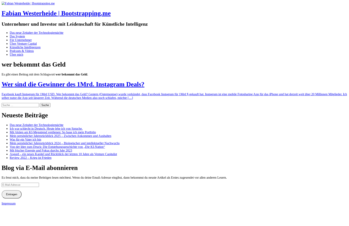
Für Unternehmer (21, 40)
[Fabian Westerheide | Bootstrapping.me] (28, 3)
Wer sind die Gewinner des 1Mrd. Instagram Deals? (73, 84)
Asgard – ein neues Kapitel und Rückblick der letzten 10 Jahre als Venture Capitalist (63, 154)
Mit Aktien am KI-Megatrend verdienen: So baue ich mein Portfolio (53, 132)
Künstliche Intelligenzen (25, 47)
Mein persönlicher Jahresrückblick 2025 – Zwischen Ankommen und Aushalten (60, 136)
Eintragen (11, 194)
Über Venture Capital (23, 43)
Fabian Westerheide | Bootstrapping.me (56, 13)
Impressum (9, 203)
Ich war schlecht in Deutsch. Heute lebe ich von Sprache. (46, 128)
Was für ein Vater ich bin (25, 139)
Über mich (16, 54)
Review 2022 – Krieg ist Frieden (31, 157)
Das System (17, 36)
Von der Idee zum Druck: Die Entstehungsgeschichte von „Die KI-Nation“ (57, 147)
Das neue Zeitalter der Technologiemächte (36, 32)
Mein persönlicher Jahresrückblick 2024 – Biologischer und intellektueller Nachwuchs (65, 143)
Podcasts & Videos (22, 51)
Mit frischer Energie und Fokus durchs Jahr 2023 (41, 150)
